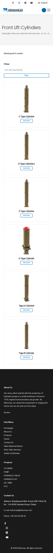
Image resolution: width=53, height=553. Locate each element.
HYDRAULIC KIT (10, 479)
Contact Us (8, 442)
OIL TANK (8, 483)
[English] (39, 3)
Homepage (8, 428)
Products (8, 435)
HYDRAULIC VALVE (12, 475)
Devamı (7, 412)
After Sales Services (12, 450)
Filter (26, 75)
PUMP (6, 472)
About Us (8, 432)
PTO (5, 486)
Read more (26, 120)
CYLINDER (8, 468)
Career (7, 439)
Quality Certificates (12, 453)
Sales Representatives (13, 446)
